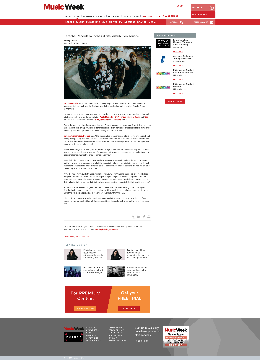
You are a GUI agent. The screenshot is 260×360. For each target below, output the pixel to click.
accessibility (115, 335)
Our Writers (92, 330)
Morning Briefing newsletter (106, 229)
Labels (69, 22)
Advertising (92, 338)
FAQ (88, 333)
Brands (142, 22)
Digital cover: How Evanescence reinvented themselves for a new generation (94, 254)
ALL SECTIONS (171, 16)
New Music (114, 16)
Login (180, 5)
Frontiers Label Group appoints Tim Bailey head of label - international (137, 271)
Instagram (104, 119)
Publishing (93, 22)
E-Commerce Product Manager (183, 85)
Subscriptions (93, 340)
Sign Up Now (142, 341)
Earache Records (83, 236)
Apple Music (105, 117)
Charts (100, 16)
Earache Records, (71, 103)
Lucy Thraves (71, 40)
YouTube (122, 117)
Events (127, 16)
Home (68, 16)
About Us (90, 327)
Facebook (117, 119)
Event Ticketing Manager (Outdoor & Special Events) (183, 42)
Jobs (136, 16)
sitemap (113, 338)
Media (152, 22)
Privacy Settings (117, 340)
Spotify (114, 117)
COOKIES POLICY (116, 333)
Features (88, 16)
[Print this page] (149, 216)
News (77, 16)
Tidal (146, 117)
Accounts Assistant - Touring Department (183, 57)
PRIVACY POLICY (116, 330)
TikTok (96, 119)
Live (104, 22)
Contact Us (92, 335)
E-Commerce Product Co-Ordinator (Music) (183, 71)
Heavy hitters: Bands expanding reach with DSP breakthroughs (93, 270)
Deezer (137, 117)
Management (127, 22)
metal (72, 236)
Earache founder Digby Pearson (77, 136)
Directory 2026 (151, 16)
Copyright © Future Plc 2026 (74, 358)
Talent (80, 22)
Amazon (130, 117)
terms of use (115, 327)
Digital (113, 22)
